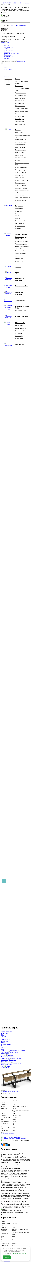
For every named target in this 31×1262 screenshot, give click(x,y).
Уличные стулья (19, 258)
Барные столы (19, 86)
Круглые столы (19, 103)
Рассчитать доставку (20, 1138)
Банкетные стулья (20, 147)
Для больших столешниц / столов (22, 214)
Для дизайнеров (9, 47)
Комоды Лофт (19, 325)
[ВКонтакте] (2, 1145)
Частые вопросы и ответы (11, 53)
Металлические (19, 223)
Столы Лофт (18, 333)
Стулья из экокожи (20, 195)
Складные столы (19, 121)
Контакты (7, 52)
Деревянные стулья (20, 139)
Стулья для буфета (20, 172)
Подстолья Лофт (20, 330)
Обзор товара (5, 1052)
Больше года (7, 1261)
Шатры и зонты (19, 261)
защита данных (21, 1253)
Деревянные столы (20, 93)
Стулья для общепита (21, 185)
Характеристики (5, 1058)
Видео (2, 1067)
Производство (8, 50)
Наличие (3, 1064)
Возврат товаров (9, 56)
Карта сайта (7, 55)
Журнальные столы (20, 100)
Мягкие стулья (19, 155)
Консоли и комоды (20, 310)
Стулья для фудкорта (21, 188)
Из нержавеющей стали (21, 220)
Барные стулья (19, 132)
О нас (5, 48)
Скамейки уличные (20, 253)
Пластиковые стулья (21, 142)
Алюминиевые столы (21, 95)
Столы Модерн (19, 119)
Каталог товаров (6, 74)
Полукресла (18, 160)
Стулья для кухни (20, 183)
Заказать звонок (25, 3)
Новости (6, 58)
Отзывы (3, 1061)
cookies (14, 1253)
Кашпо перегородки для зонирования (22, 247)
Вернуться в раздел (6, 1050)
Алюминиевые (19, 208)
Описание (4, 1056)
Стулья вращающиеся (21, 167)
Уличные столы (19, 256)
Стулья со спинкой (20, 200)
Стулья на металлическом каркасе (22, 136)
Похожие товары (6, 1063)
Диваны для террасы (21, 244)
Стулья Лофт (18, 336)
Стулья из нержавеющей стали (22, 191)
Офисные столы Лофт (21, 108)
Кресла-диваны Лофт (21, 328)
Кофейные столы (20, 124)
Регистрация (8, 69)
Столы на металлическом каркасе (22, 82)
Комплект (3, 1055)
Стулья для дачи (19, 177)
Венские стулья (19, 152)
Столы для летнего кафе (22, 241)
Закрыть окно (5, 42)
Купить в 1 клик (16, 1137)
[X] (9, 1145)
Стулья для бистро (20, 170)
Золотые (17, 218)
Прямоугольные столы (21, 111)
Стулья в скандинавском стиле (22, 163)
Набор (2, 1053)
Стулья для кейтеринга (21, 180)
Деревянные (18, 211)
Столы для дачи (19, 116)
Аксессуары (4, 1060)
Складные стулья (20, 144)
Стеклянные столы (20, 113)
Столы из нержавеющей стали (22, 89)
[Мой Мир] (7, 1145)
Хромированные (20, 226)
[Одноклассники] (4, 1145)
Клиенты (6, 45)
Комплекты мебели (20, 251)
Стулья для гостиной (21, 175)
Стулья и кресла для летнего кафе (20, 237)
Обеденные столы (20, 106)
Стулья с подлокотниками (22, 197)
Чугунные (18, 228)
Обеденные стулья (20, 157)
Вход (5, 67)
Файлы (3, 1066)
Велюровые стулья (20, 150)
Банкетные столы (20, 98)
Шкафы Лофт (19, 338)
